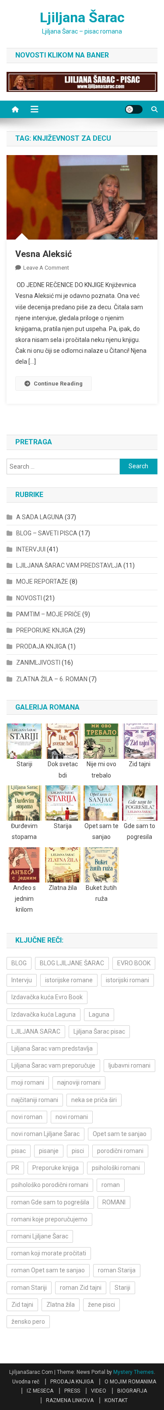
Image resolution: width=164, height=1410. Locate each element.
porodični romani (120, 1150)
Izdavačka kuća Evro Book (47, 997)
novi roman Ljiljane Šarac (45, 1133)
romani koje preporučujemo (49, 1219)
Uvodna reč (25, 1382)
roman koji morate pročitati (48, 1253)
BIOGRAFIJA (132, 1391)
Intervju (21, 980)
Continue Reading (58, 383)
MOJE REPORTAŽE (42, 581)
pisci (78, 1150)
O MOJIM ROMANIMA (130, 1382)
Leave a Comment (46, 267)
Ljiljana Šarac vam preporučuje (53, 1065)
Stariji (122, 1287)
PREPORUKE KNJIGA (44, 630)
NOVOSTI (29, 598)
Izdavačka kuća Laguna (43, 1014)
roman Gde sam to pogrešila (50, 1202)
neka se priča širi (94, 1099)
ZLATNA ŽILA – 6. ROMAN (51, 679)
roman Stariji (29, 1287)
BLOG (19, 963)
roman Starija (117, 1270)
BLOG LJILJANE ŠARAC (72, 963)
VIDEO (98, 1391)
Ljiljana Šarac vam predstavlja (52, 1048)
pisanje (49, 1150)
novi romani (72, 1116)
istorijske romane (69, 980)
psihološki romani (116, 1167)
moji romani (27, 1082)
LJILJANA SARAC (35, 1031)
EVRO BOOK (133, 963)
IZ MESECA (40, 1391)
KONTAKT (116, 1400)
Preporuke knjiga (55, 1167)
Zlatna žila (60, 1304)
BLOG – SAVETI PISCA (46, 533)
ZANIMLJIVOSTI (38, 662)
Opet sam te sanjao (120, 1133)
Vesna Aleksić (43, 254)
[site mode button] (134, 109)
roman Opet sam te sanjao (48, 1270)
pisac (18, 1150)
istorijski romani (127, 980)
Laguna (99, 1014)
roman (110, 1184)
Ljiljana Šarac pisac (99, 1031)
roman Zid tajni (80, 1287)
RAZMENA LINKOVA (70, 1400)
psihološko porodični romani (49, 1184)
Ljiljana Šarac (82, 17)
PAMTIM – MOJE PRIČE (48, 614)
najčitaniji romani (34, 1099)
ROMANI (114, 1202)
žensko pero (28, 1321)
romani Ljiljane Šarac (39, 1236)
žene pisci (101, 1304)
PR (15, 1167)
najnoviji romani (79, 1082)
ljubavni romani (129, 1065)
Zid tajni (22, 1304)
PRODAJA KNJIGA (41, 646)
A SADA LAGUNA (39, 517)
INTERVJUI (30, 549)
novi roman (26, 1116)
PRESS (72, 1391)
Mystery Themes (133, 1372)
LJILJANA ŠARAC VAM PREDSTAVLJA (69, 565)
